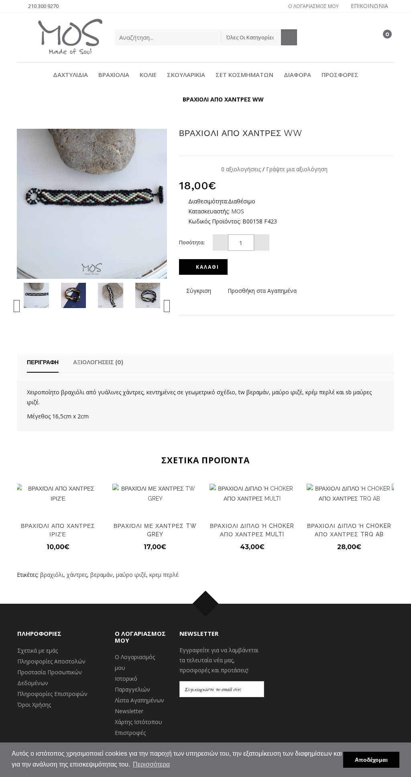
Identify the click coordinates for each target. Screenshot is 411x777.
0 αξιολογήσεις (241, 169)
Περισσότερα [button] (151, 764)
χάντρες (77, 574)
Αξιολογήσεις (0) (98, 362)
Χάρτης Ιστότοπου (138, 722)
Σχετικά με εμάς (37, 650)
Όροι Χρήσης (34, 704)
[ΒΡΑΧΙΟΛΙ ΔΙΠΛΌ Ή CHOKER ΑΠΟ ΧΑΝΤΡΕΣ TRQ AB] (349, 494)
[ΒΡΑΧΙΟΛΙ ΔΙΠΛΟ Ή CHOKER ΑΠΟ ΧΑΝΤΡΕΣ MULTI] (252, 494)
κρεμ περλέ (164, 574)
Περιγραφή (43, 362)
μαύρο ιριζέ (131, 574)
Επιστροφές (130, 732)
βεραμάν (101, 574)
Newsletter (129, 711)
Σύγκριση (198, 290)
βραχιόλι (51, 574)
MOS (237, 211)
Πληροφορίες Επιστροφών (52, 694)
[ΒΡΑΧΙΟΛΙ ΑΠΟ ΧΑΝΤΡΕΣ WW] (36, 294)
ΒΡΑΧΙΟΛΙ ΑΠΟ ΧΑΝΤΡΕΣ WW (223, 99)
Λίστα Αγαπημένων (139, 700)
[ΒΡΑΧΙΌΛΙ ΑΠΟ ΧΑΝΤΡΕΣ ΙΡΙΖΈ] (57, 494)
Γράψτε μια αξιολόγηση (297, 169)
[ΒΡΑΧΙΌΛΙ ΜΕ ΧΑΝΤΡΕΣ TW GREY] (154, 494)
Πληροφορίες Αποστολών (51, 661)
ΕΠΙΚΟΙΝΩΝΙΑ (369, 6)
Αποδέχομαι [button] (371, 760)
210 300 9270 (43, 6)
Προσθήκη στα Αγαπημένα (262, 290)
